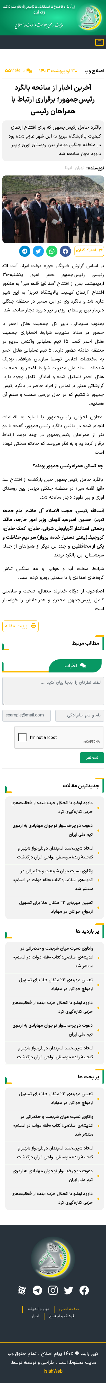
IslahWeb (53, 1371)
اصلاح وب (94, 71)
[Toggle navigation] (99, 42)
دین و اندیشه (38, 1309)
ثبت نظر (92, 757)
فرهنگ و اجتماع (61, 1316)
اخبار (35, 1316)
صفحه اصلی (69, 1309)
